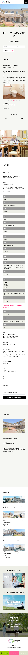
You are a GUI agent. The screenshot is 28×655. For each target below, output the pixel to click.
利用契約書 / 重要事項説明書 (14, 397)
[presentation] (1, 91)
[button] (8, 100)
